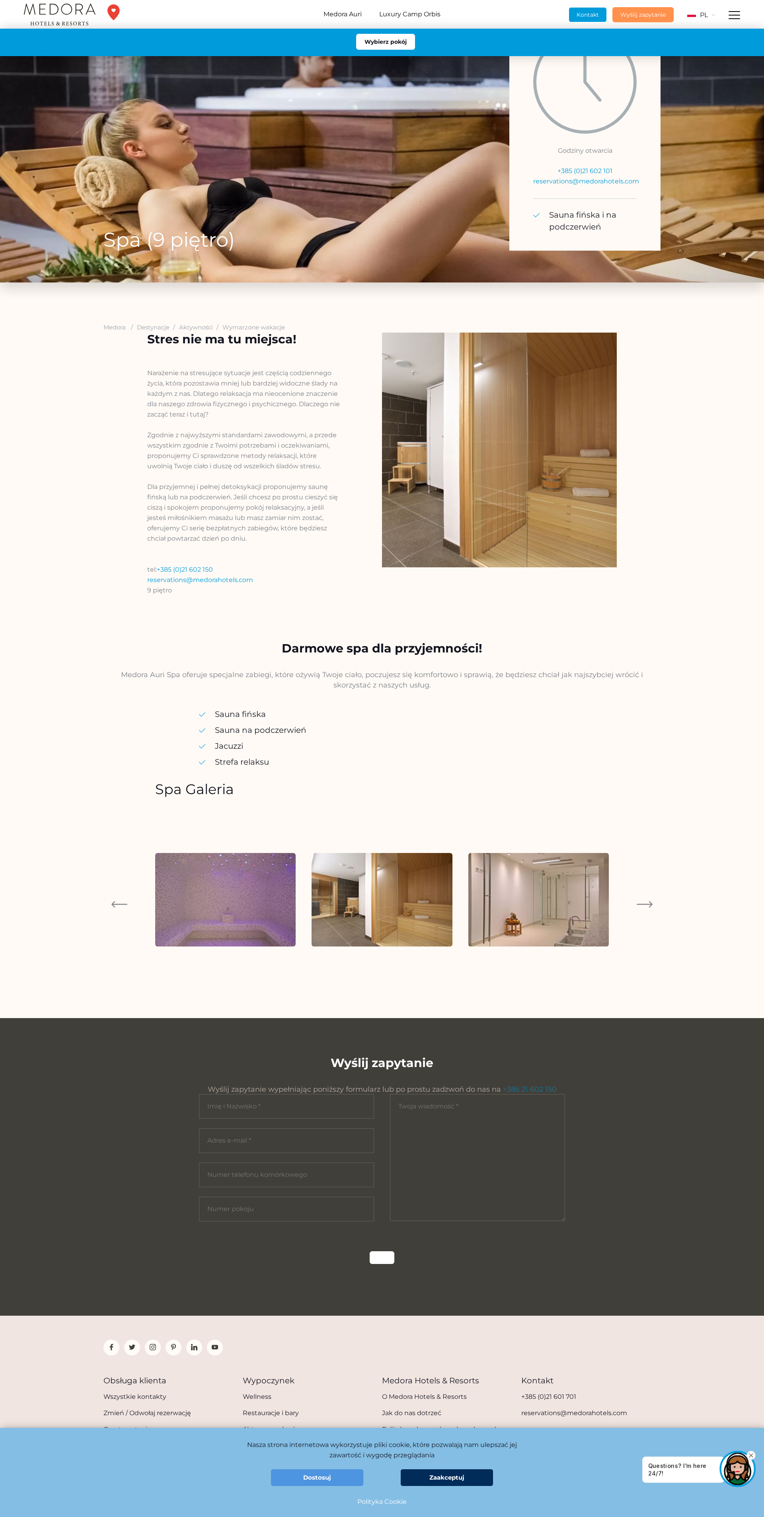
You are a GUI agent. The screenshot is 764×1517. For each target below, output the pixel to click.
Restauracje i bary (271, 1413)
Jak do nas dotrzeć (411, 1413)
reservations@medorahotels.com (586, 181)
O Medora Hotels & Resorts (424, 1396)
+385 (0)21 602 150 (185, 569)
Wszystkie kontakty (134, 1396)
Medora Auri (343, 14)
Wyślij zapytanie (643, 14)
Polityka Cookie (382, 1501)
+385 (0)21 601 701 (548, 1396)
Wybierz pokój (385, 41)
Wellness (257, 1396)
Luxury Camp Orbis (409, 14)
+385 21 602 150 (530, 1089)
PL (704, 15)
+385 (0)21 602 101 (584, 171)
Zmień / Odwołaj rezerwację (147, 1413)
